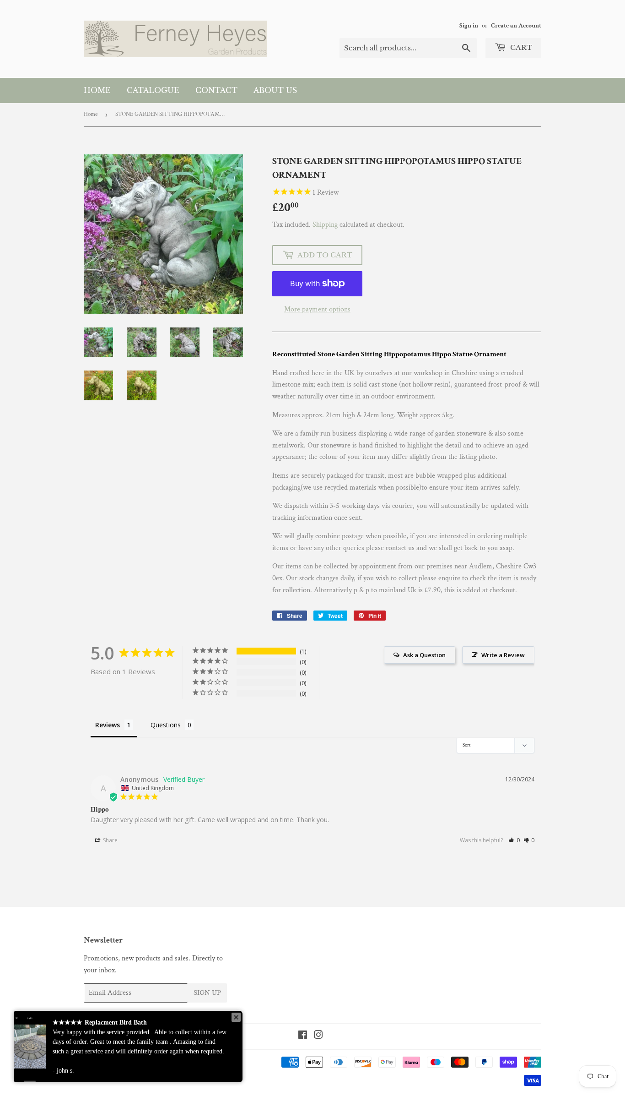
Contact (216, 90)
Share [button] (110, 840)
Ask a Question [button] (424, 655)
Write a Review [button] (503, 655)
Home (97, 90)
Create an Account (516, 26)
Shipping (325, 224)
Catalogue (153, 90)
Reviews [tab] (107, 724)
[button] (514, 840)
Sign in (468, 26)
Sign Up (207, 993)
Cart (520, 47)
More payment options (317, 309)
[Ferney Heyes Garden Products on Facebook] (302, 1036)
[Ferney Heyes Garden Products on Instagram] (318, 1036)
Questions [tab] (166, 724)
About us (275, 90)
